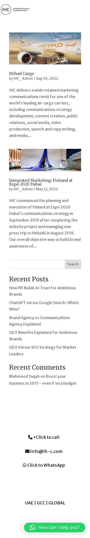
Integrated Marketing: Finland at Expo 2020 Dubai (40, 182)
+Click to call (46, 437)
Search (72, 264)
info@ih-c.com (46, 451)
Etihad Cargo (21, 73)
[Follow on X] (50, 487)
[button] (54, 527)
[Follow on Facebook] (59, 487)
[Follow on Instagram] (40, 487)
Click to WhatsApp (46, 465)
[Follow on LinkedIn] (31, 487)
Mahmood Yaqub (24, 376)
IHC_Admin (23, 78)
